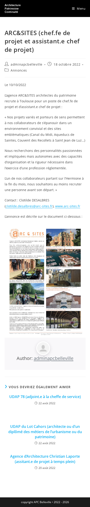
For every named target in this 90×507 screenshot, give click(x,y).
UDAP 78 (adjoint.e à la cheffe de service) (45, 396)
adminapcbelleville (26, 64)
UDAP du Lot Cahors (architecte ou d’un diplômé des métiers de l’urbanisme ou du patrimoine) (45, 431)
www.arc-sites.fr (67, 206)
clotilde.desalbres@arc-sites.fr (29, 206)
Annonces (19, 70)
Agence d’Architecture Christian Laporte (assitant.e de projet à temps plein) (45, 459)
